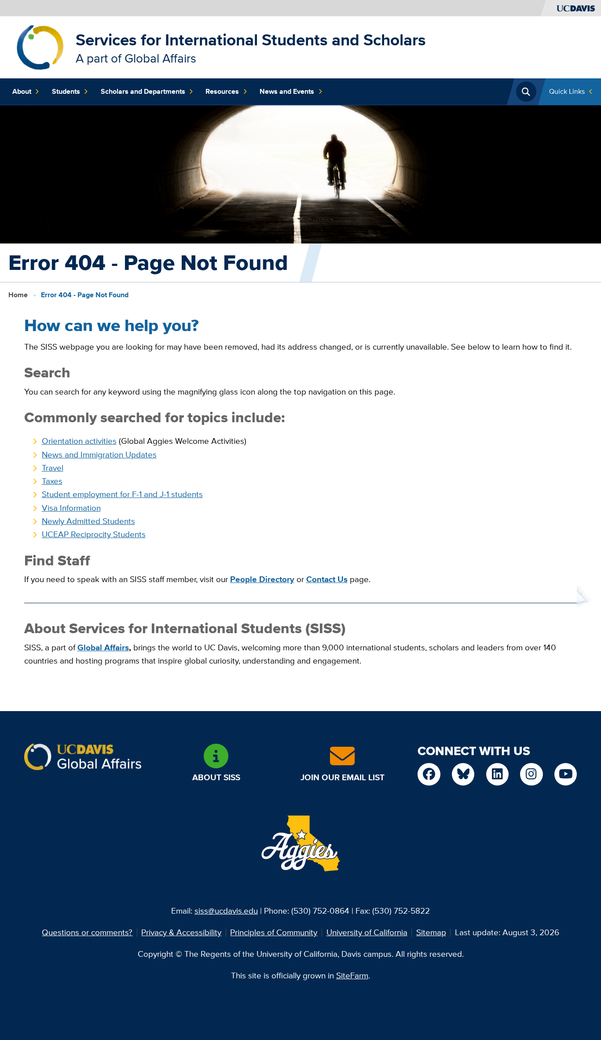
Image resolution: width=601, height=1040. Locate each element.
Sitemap (431, 932)
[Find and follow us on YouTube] (565, 774)
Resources (222, 91)
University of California (366, 932)
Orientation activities (79, 441)
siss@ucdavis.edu (226, 911)
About (21, 91)
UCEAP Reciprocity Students (94, 534)
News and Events (287, 91)
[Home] (39, 46)
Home (18, 294)
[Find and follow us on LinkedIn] (497, 774)
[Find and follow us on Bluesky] (463, 774)
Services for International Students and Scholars (251, 40)
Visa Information (71, 508)
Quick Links (567, 91)
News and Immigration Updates (99, 455)
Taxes (52, 481)
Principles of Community (273, 932)
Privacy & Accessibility (181, 932)
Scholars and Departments (143, 91)
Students (66, 91)
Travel (52, 468)
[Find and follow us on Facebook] (429, 774)
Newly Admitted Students (88, 521)
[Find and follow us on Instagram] (531, 774)
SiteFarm (352, 975)
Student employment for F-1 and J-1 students (122, 494)
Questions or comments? (87, 932)
